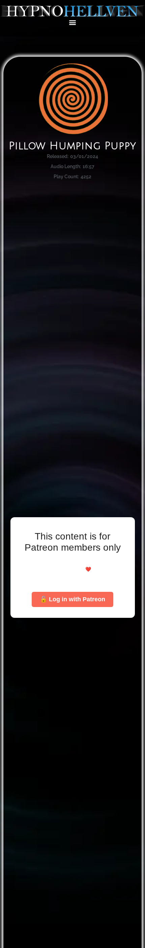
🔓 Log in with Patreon (72, 599)
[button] (72, 22)
